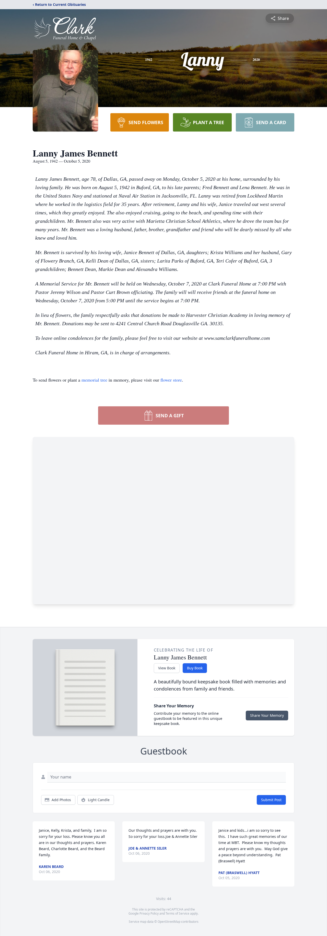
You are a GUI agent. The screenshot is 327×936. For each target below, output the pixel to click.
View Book (166, 668)
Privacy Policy (149, 913)
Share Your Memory (267, 715)
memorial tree (94, 380)
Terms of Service (177, 913)
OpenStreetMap (169, 921)
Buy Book (195, 668)
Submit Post (271, 799)
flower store (171, 380)
